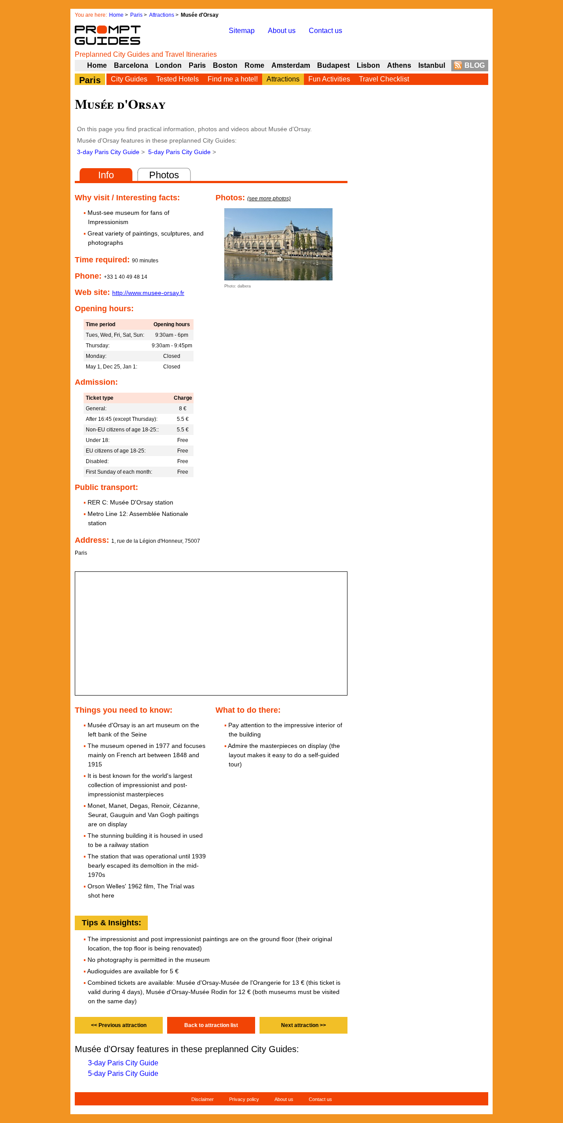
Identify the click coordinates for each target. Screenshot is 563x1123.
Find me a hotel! (233, 79)
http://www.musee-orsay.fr (148, 292)
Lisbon (368, 65)
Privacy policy (244, 1099)
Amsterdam (290, 65)
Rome (254, 65)
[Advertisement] (422, 300)
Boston (225, 65)
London (168, 65)
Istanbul (431, 65)
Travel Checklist (384, 79)
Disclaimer (202, 1099)
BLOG (474, 65)
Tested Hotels (177, 79)
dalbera (244, 286)
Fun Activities (329, 79)
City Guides (129, 79)
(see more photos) (269, 198)
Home (116, 15)
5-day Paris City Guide (179, 151)
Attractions (161, 15)
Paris (136, 15)
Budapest (333, 65)
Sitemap (242, 30)
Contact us (325, 30)
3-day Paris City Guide (108, 151)
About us (282, 30)
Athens (399, 65)
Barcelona (131, 65)
